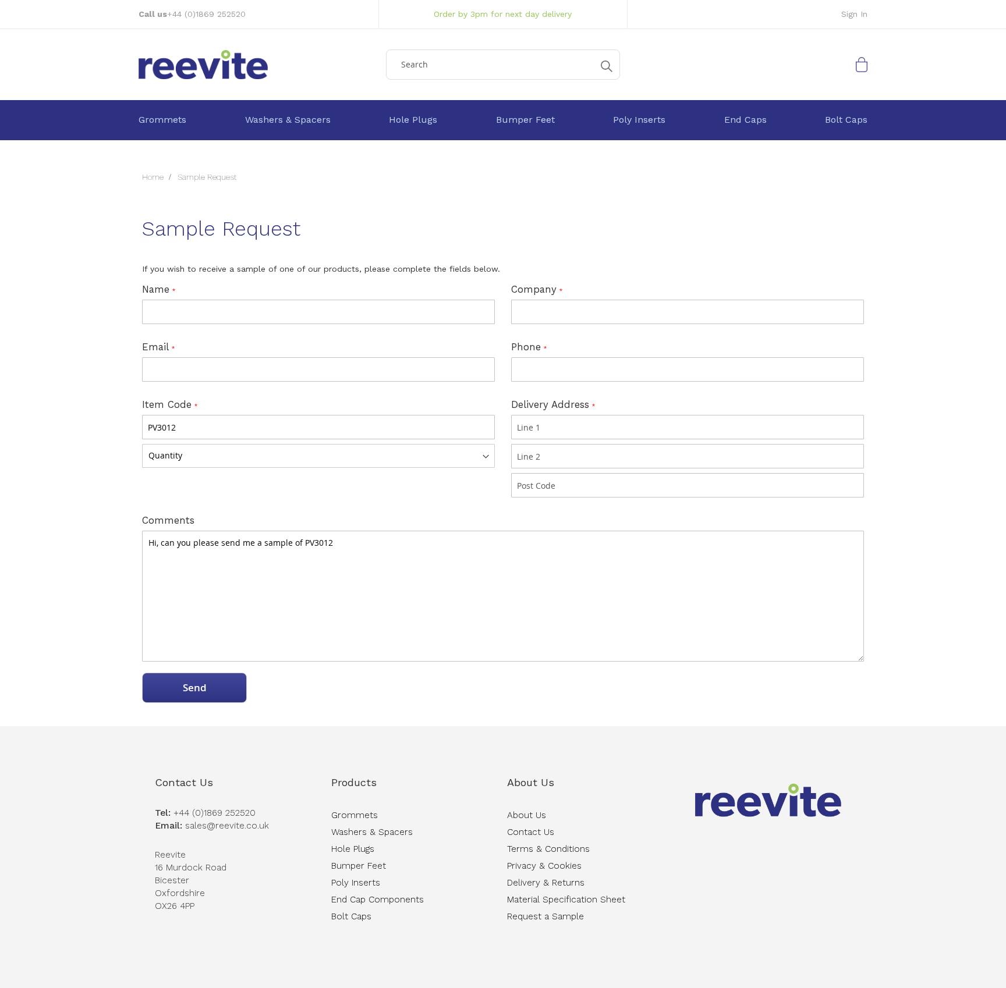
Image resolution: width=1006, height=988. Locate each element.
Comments (168, 520)
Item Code (167, 404)
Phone (526, 347)
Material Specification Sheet (566, 899)
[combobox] (503, 64)
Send (195, 687)
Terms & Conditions (548, 849)
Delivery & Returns (546, 882)
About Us (530, 782)
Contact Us (184, 782)
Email (155, 347)
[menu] (503, 120)
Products (354, 782)
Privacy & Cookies (544, 866)
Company (534, 289)
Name (155, 289)
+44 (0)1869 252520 (206, 14)
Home (154, 177)
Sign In (854, 14)
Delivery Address (550, 404)
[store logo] (258, 64)
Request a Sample (545, 916)
